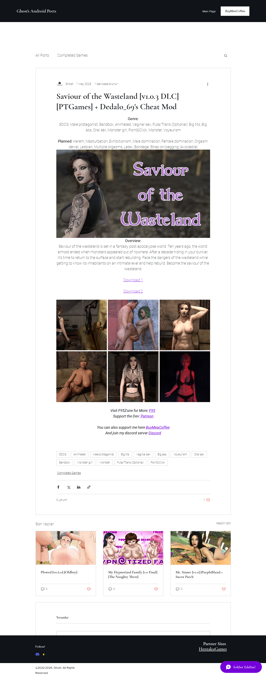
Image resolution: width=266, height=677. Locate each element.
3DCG (62, 454)
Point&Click (158, 462)
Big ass (162, 454)
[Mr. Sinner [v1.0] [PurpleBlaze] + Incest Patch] (201, 548)
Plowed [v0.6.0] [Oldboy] (59, 572)
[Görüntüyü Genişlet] (81, 325)
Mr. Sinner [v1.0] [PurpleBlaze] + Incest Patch (199, 574)
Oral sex (199, 454)
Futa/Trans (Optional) (130, 462)
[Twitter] (44, 654)
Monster (105, 462)
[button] (226, 55)
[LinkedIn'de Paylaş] (79, 487)
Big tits (125, 454)
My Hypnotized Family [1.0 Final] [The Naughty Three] (132, 574)
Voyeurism (180, 454)
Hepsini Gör (223, 523)
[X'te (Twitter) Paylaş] (68, 487)
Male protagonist (103, 454)
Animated (80, 454)
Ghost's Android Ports (36, 11)
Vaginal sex (143, 454)
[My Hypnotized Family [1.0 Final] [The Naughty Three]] (133, 548)
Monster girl (84, 462)
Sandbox (64, 462)
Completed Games (72, 55)
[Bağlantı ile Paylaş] (89, 487)
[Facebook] (37, 654)
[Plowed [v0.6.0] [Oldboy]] (66, 548)
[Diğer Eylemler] (207, 83)
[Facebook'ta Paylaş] (58, 487)
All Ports (42, 55)
